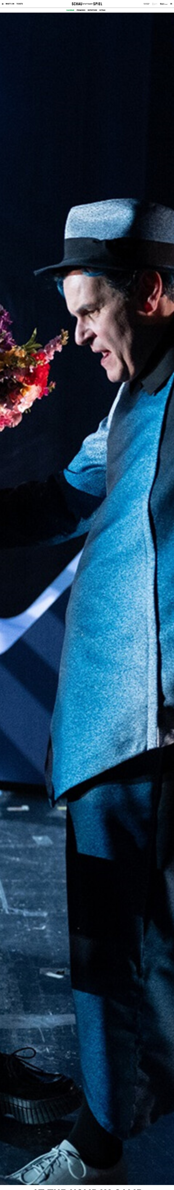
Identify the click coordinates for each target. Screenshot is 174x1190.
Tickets (19, 4)
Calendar (70, 10)
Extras (102, 10)
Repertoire (92, 10)
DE (171, 4)
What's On (10, 4)
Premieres (81, 10)
